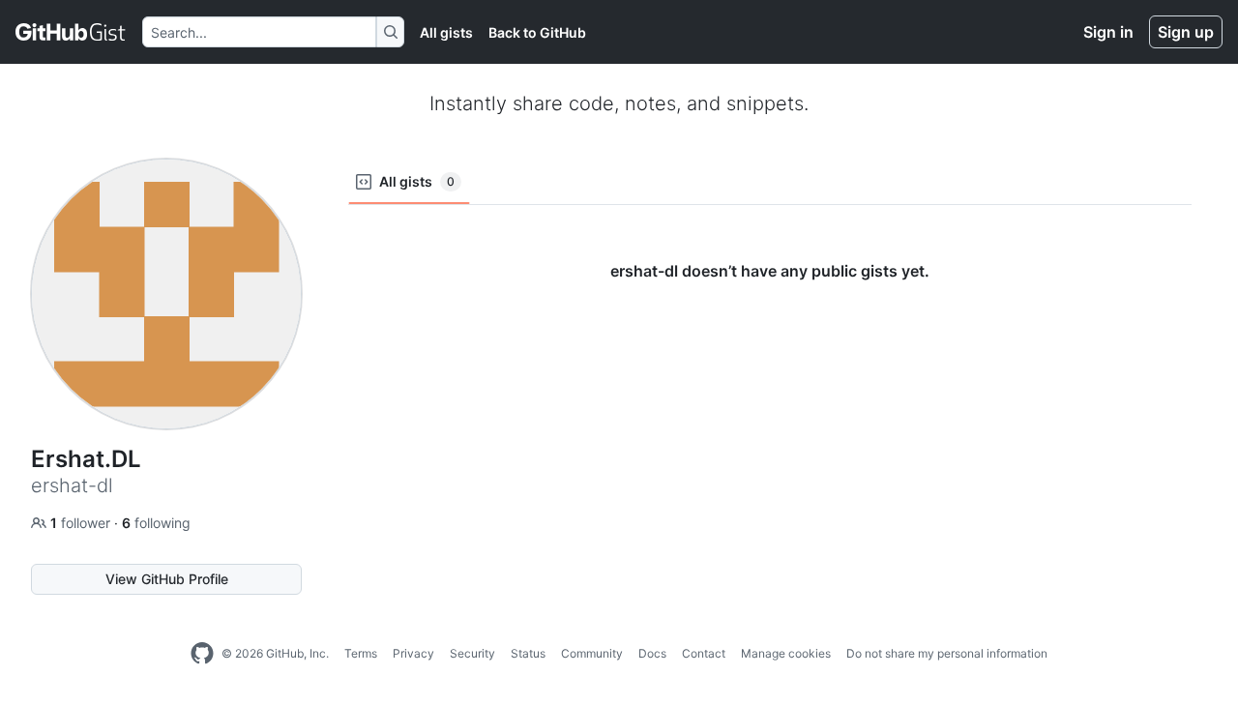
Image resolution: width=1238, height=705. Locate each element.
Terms (360, 653)
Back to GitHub (537, 32)
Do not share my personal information (946, 653)
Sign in (1108, 32)
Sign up (1186, 32)
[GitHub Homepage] (202, 653)
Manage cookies (786, 653)
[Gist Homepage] (71, 32)
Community (592, 653)
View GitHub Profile (166, 579)
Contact (703, 653)
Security (472, 653)
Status (528, 653)
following (156, 522)
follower (82, 522)
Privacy (413, 653)
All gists (446, 32)
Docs (652, 653)
